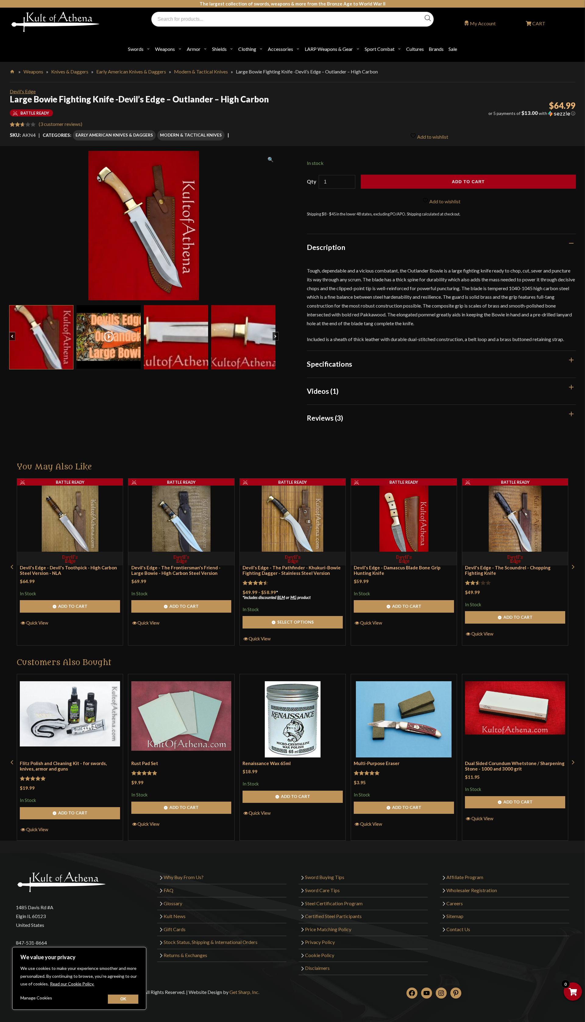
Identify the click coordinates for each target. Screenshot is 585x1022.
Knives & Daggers (69, 71)
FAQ (168, 890)
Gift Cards (175, 929)
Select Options (295, 622)
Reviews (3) (325, 418)
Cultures (415, 49)
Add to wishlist (432, 137)
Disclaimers (317, 968)
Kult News (175, 916)
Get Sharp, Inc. (244, 992)
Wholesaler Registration (471, 890)
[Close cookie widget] (123, 999)
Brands (436, 49)
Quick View (37, 622)
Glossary (173, 903)
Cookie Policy (319, 955)
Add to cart (468, 181)
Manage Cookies (36, 997)
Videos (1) (323, 391)
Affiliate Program (464, 877)
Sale (452, 49)
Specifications (329, 364)
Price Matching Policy (328, 929)
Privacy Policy (320, 942)
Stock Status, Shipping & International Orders (210, 942)
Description (326, 247)
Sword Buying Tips (324, 877)
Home (13, 70)
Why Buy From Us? (184, 877)
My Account (483, 23)
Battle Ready (70, 482)
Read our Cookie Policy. (72, 983)
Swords (136, 49)
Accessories (280, 49)
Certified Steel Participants (333, 916)
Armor (193, 49)
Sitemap (454, 916)
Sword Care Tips (322, 890)
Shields (219, 49)
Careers (454, 903)
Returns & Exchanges (185, 955)
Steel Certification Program (334, 903)
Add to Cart (72, 606)
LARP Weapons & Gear (329, 49)
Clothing (247, 49)
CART (538, 23)
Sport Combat (380, 49)
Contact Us (458, 929)
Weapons (165, 49)
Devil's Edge (23, 91)
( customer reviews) (60, 124)
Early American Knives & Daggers (131, 71)
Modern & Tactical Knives (201, 71)
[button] (487, 113)
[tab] (441, 247)
